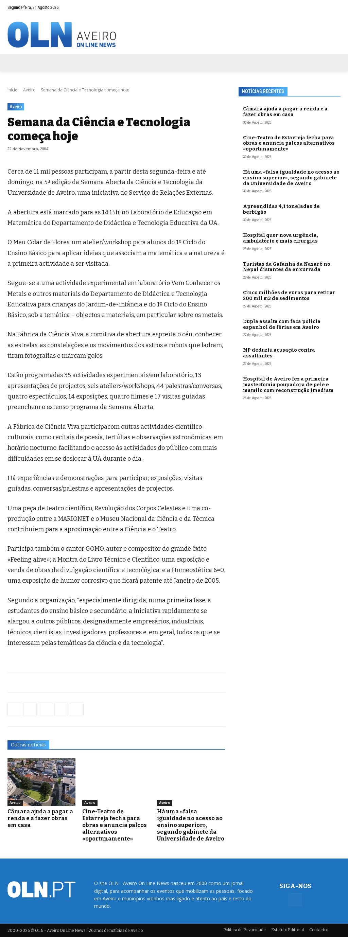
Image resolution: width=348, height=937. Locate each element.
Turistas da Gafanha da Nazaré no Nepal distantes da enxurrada (286, 267)
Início (12, 90)
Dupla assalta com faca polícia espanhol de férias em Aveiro (281, 324)
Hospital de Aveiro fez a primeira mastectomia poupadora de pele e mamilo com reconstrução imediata (288, 384)
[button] (322, 7)
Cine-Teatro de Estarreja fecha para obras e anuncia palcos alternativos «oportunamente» (114, 825)
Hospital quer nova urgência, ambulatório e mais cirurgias (280, 238)
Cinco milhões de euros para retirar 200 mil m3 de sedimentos (289, 295)
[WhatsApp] (30, 709)
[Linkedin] (61, 709)
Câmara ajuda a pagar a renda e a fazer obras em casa (40, 818)
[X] (45, 709)
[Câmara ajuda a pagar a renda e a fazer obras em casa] (41, 782)
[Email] (77, 709)
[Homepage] (174, 34)
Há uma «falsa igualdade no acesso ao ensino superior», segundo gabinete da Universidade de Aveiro (190, 825)
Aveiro (29, 90)
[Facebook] (335, 7)
